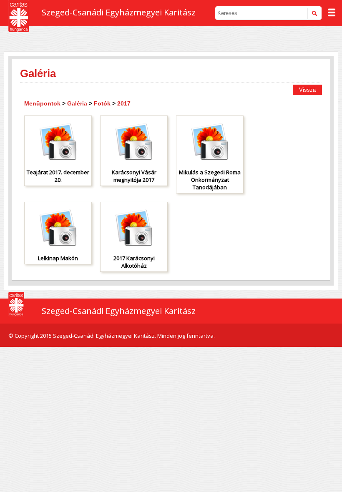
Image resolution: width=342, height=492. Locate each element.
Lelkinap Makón (58, 258)
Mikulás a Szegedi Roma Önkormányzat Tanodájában (210, 179)
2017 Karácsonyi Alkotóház (134, 261)
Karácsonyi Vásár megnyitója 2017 (134, 175)
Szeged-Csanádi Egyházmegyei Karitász (119, 12)
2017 (124, 103)
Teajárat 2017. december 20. (58, 175)
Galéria (77, 103)
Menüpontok (42, 103)
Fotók (102, 103)
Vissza (307, 90)
